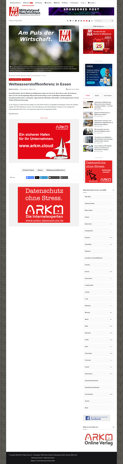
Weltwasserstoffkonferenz (56, 170)
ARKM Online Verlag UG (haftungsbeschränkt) (53, 455)
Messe (66, 2)
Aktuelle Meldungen (21, 75)
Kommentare (108, 95)
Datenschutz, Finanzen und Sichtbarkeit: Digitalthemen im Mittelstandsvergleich (103, 122)
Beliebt (97, 95)
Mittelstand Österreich (37, 458)
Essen (40, 170)
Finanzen (39, 2)
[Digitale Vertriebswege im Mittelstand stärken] (88, 115)
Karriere (49, 2)
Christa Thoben (28, 170)
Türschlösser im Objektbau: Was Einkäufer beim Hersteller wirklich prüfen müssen (103, 139)
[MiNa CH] (84, 21)
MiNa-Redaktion (14, 89)
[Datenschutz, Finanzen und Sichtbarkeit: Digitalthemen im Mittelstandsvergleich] (88, 123)
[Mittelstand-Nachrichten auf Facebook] (96, 420)
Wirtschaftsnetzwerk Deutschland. (46, 460)
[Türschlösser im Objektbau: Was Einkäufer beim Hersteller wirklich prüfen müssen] (88, 139)
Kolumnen (75, 2)
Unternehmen (15, 2)
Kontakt (91, 2)
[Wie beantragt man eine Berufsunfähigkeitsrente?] (88, 131)
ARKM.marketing (44, 117)
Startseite (12, 75)
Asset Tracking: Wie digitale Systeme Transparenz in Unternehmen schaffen (103, 147)
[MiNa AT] (86, 21)
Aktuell (88, 95)
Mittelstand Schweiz (49, 458)
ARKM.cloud (73, 455)
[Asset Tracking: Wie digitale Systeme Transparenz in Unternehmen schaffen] (88, 148)
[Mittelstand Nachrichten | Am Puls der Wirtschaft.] (24, 12)
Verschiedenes (26, 79)
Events (28, 2)
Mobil (57, 2)
